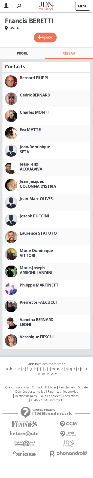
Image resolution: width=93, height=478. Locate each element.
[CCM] (68, 424)
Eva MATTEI (31, 129)
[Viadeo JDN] (68, 443)
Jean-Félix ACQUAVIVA (31, 166)
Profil (22, 53)
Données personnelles (30, 391)
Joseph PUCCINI (34, 216)
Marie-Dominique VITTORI (36, 253)
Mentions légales (25, 396)
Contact (37, 387)
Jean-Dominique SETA (35, 149)
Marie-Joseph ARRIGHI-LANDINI (36, 270)
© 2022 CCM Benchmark (47, 400)
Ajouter (47, 37)
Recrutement (67, 387)
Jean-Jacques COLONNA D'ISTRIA (38, 184)
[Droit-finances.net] (68, 434)
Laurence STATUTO (38, 233)
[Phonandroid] (68, 453)
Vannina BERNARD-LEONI (37, 322)
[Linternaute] (24, 433)
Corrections (70, 396)
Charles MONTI (34, 112)
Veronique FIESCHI (37, 337)
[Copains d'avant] (24, 443)
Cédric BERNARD (35, 95)
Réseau (69, 53)
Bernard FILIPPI (34, 77)
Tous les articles (49, 396)
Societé (83, 387)
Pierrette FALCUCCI (38, 302)
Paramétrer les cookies (63, 391)
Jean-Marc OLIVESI (37, 198)
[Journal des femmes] (24, 424)
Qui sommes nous (17, 387)
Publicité (50, 387)
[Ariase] (24, 453)
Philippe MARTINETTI (40, 285)
